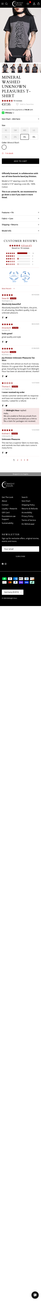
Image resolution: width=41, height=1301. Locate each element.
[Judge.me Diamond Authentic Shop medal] (13, 275)
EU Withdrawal (28, 524)
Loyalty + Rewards (9, 508)
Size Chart (26, 501)
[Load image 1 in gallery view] (20, 35)
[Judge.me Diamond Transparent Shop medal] (25, 275)
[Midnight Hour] (17, 4)
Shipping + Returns (10, 224)
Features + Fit (8, 212)
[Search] (7, 3)
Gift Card (5, 512)
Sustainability (7, 523)
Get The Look (7, 497)
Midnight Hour (12, 598)
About (4, 501)
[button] (7, 100)
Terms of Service (29, 520)
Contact (5, 505)
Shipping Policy (28, 505)
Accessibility (27, 512)
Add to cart (20, 161)
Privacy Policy (27, 516)
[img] (7, 295)
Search (25, 497)
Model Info (6, 230)
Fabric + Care (7, 218)
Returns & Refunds (30, 508)
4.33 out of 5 (26, 245)
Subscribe (20, 556)
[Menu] (2, 3)
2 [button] (17, 460)
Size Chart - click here (11, 119)
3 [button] (21, 460)
